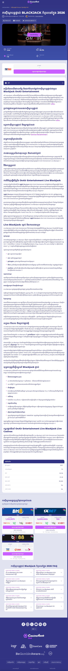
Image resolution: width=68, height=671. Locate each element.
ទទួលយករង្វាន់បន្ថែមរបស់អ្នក (39, 71)
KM (33, 631)
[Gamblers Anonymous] (23, 648)
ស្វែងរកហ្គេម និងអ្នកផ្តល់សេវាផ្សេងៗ (39, 134)
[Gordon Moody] (51, 648)
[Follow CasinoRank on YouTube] (36, 626)
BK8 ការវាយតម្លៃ (18, 530)
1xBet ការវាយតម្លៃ (50, 530)
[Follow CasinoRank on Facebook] (23, 626)
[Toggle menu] (3, 2)
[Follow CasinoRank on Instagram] (27, 626)
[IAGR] (14, 648)
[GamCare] (35, 648)
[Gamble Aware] (30, 655)
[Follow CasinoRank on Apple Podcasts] (44, 626)
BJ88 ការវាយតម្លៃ (18, 557)
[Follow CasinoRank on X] (31, 626)
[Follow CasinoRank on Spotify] (40, 626)
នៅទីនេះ (53, 104)
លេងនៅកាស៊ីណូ (34, 35)
